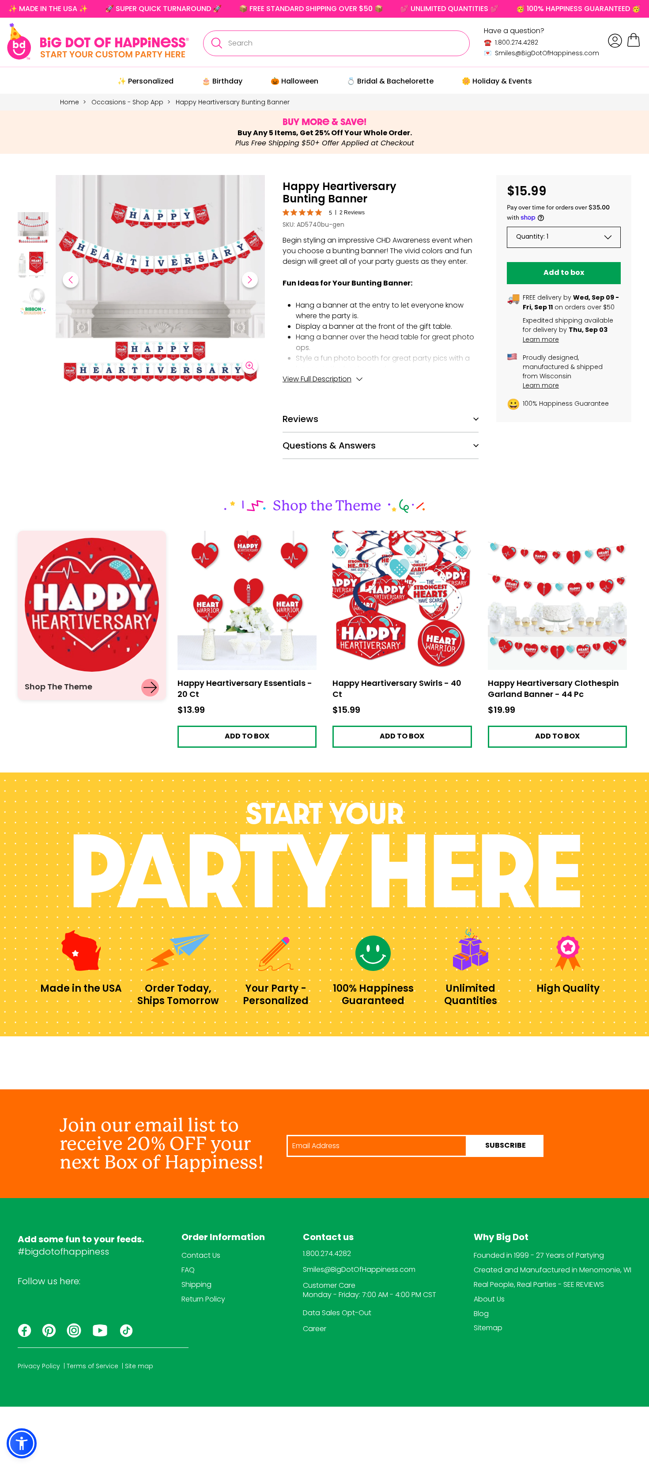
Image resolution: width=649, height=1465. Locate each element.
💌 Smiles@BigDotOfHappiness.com (541, 53)
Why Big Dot (501, 1237)
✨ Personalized (145, 81)
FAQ (188, 1270)
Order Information (223, 1237)
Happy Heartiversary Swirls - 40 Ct (390, 535)
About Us (489, 1299)
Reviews (300, 419)
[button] (33, 229)
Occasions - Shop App (127, 102)
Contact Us (200, 1255)
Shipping (196, 1284)
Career (314, 1329)
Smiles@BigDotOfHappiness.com (359, 1269)
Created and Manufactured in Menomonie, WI (552, 1270)
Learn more (541, 339)
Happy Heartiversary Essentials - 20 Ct (242, 535)
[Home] (98, 41)
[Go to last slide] (71, 280)
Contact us (328, 1237)
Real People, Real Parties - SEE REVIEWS (539, 1284)
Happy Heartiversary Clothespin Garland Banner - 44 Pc (557, 538)
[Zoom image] (250, 366)
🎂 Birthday (222, 81)
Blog (481, 1314)
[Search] (216, 43)
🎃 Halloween (294, 81)
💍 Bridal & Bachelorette (390, 81)
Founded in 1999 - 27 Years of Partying (539, 1255)
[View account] (615, 40)
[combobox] (336, 43)
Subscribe (505, 1145)
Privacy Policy (39, 1366)
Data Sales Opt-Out (337, 1313)
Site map (139, 1366)
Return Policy (203, 1299)
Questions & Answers (329, 445)
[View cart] (633, 45)
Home (69, 102)
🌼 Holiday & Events (497, 81)
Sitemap (488, 1328)
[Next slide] (250, 280)
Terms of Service (92, 1366)
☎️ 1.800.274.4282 (511, 42)
